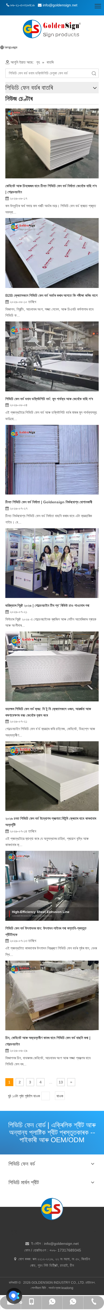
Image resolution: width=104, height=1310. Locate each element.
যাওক (60, 1096)
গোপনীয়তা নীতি (39, 1288)
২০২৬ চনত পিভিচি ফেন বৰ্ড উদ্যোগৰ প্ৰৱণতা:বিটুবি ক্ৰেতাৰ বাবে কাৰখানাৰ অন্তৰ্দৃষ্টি (50, 821)
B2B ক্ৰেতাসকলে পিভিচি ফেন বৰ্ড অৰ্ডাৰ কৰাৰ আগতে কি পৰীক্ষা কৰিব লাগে (51, 295)
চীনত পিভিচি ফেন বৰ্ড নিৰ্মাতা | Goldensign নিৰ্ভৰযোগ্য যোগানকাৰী (48, 502)
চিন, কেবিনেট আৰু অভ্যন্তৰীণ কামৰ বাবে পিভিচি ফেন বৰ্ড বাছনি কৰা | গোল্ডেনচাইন (47, 1041)
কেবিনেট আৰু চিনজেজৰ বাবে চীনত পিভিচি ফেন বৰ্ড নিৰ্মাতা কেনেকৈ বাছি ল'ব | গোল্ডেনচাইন (51, 189)
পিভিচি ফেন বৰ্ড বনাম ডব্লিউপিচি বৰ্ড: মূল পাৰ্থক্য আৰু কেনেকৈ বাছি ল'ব (49, 399)
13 (61, 1082)
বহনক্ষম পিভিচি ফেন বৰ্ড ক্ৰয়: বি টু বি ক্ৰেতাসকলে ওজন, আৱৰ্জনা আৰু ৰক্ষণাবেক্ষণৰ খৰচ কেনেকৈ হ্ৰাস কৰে (48, 712)
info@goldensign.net (61, 1243)
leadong (67, 1288)
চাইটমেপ (90, 1282)
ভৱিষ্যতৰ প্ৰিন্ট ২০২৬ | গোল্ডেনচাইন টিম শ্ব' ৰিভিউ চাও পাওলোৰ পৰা (47, 605)
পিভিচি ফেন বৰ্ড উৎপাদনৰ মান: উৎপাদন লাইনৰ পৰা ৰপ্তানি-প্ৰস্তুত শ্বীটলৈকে (45, 931)
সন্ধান (93, 73)
